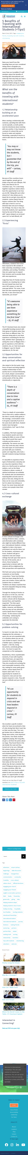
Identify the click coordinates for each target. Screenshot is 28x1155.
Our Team (14, 1117)
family (10, 896)
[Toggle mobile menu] (25, 16)
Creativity (6, 880)
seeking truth (7, 934)
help (18, 899)
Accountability (14, 1112)
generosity (6, 899)
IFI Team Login (14, 1139)
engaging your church (9, 886)
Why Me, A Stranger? (9, 975)
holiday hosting (7, 909)
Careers (14, 1134)
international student (9, 918)
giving (13, 899)
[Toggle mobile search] (21, 16)
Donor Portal (14, 1110)
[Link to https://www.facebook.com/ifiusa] (6, 1144)
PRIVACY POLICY (5, 1153)
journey (20, 921)
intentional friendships (10, 915)
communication (7, 877)
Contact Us (14, 1136)
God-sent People (8, 1000)
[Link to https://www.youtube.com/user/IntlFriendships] (23, 1144)
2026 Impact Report (13, 1087)
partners (14, 928)
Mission (14, 1127)
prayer (15, 931)
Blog (14, 1131)
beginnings (6, 870)
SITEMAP (13, 1153)
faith (4, 896)
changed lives (15, 874)
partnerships (7, 931)
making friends (15, 925)
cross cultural (15, 880)
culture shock (7, 883)
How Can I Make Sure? (10, 987)
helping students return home (12, 905)
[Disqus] (14, 821)
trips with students (18, 36)
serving (15, 934)
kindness (5, 925)
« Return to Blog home (14, 849)
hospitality (10, 36)
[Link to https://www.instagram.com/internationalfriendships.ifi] (12, 1144)
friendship (17, 896)
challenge (6, 874)
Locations (14, 1129)
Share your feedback (6, 8)
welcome (14, 944)
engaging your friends (9, 890)
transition (15, 937)
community (17, 877)
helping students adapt (10, 902)
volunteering (6, 38)
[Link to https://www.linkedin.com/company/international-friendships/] (17, 1144)
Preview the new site (8, 5)
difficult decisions (18, 883)
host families (7, 912)
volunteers (6, 944)
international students (9, 921)
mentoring (6, 928)
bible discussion (16, 870)
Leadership (14, 1114)
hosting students (18, 912)
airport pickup (15, 867)
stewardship (6, 937)
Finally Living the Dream (11, 963)
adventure (6, 867)
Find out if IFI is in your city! (11, 1028)
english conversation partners (12, 893)
